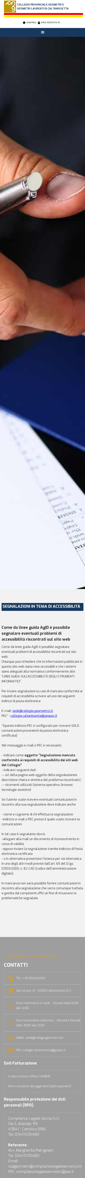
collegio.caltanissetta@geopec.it (33, 716)
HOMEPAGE (31, 22)
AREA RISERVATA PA (50, 22)
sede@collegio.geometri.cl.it (32, 711)
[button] (43, 32)
